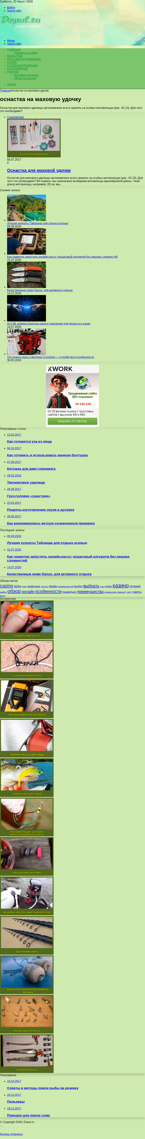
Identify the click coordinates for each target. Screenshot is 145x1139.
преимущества (90, 591)
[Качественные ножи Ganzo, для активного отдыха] (26, 287)
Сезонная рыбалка (22, 65)
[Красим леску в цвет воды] (27, 756)
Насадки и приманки (24, 59)
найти (3, 592)
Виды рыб (15, 56)
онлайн (28, 591)
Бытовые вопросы (26, 75)
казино (121, 585)
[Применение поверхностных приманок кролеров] (27, 993)
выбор (78, 586)
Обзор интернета (25, 78)
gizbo (17, 586)
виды (53, 586)
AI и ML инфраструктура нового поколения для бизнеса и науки (48, 323)
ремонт (121, 592)
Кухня (12, 62)
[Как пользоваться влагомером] (27, 717)
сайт (129, 592)
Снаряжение (17, 68)
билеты (45, 587)
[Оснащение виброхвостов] (27, 638)
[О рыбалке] (21, 34)
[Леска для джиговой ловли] (27, 874)
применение (110, 592)
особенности (48, 591)
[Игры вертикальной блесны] (27, 1032)
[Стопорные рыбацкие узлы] (27, 677)
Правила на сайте (26, 52)
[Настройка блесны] (27, 1072)
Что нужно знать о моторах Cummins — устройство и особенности (50, 357)
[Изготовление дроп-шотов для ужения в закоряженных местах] (27, 835)
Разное (13, 71)
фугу (2, 595)
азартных (33, 586)
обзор (14, 591)
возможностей (65, 586)
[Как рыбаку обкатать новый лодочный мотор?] (27, 914)
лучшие (135, 586)
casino (6, 585)
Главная (5, 90)
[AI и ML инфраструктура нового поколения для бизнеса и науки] (26, 320)
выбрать (91, 586)
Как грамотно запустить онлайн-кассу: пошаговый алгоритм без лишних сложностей (62, 256)
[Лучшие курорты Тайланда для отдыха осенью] (26, 220)
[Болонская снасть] (27, 953)
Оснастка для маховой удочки (39, 170)
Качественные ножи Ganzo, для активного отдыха (39, 290)
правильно (69, 591)
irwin (24, 586)
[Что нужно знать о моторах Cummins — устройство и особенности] (26, 353)
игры (108, 586)
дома (102, 587)
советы (137, 592)
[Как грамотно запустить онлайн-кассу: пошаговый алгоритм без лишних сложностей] (26, 253)
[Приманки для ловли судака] (27, 795)
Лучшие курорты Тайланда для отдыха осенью (37, 223)
